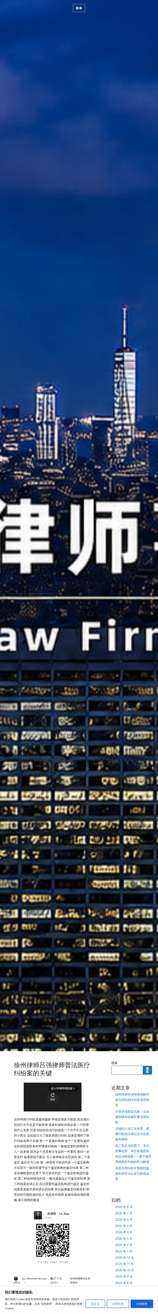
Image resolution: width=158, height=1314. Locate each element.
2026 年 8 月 (124, 1207)
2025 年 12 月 (124, 1258)
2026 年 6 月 (124, 1220)
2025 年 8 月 (124, 1283)
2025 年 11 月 (124, 1264)
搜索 (114, 1063)
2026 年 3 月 (123, 1239)
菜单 (79, 8)
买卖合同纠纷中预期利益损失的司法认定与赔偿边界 (132, 1173)
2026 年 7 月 (124, 1213)
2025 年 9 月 (124, 1277)
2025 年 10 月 (124, 1270)
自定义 (95, 1304)
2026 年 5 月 (124, 1226)
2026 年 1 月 (123, 1251)
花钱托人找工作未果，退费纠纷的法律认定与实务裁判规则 (132, 1134)
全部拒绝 (118, 1304)
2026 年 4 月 (124, 1232)
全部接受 (142, 1304)
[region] (79, 1300)
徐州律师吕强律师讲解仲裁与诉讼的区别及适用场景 (132, 1100)
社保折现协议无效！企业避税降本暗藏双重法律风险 (132, 1117)
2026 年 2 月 (124, 1245)
